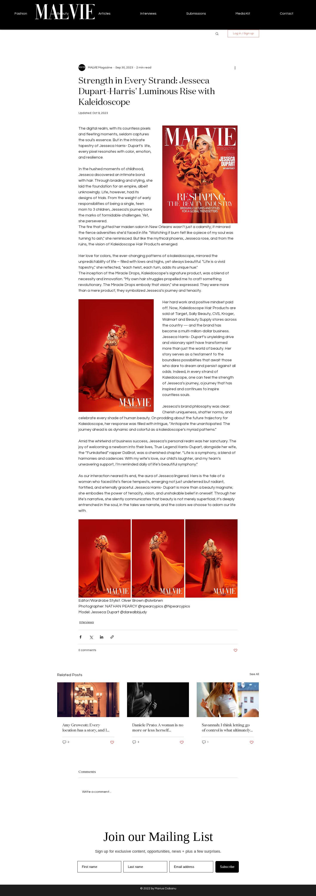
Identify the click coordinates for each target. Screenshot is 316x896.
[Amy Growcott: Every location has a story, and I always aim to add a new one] (88, 699)
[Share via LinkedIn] (102, 637)
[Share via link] (112, 637)
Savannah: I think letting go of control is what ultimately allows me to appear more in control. (227, 727)
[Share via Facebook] (80, 637)
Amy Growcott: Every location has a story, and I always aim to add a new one (87, 727)
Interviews (86, 622)
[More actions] (235, 67)
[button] (217, 33)
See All (254, 674)
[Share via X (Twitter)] (91, 637)
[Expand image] (104, 558)
